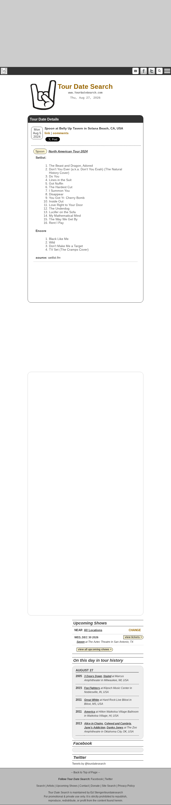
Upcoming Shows (66, 785)
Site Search (109, 785)
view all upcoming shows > (95, 649)
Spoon (40, 151)
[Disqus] (85, 432)
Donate (95, 785)
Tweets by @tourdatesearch (89, 763)
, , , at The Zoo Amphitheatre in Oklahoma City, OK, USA (110, 727)
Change (135, 630)
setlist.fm (54, 257)
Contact (84, 785)
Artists (50, 785)
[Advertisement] (85, 33)
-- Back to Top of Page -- (85, 772)
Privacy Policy (126, 785)
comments (61, 133)
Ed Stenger (97, 792)
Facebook (97, 779)
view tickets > (133, 637)
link (47, 133)
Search (40, 785)
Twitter (109, 779)
